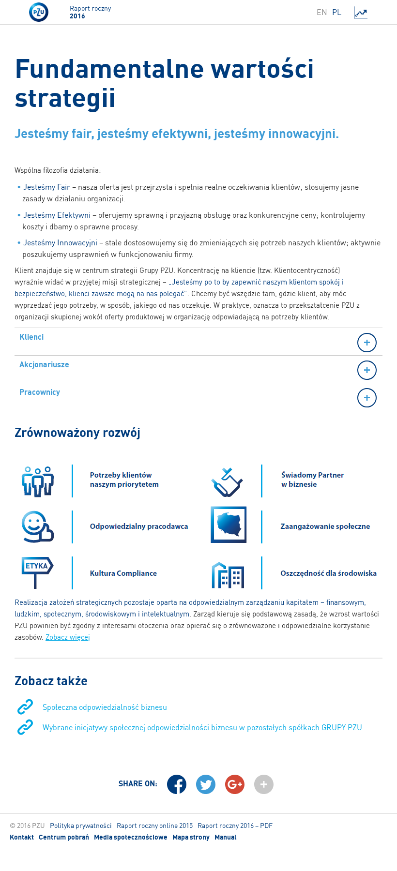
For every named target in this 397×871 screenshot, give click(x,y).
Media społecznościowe (131, 837)
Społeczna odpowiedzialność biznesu (105, 707)
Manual (225, 837)
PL (336, 12)
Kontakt (22, 837)
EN (322, 12)
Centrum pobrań (64, 837)
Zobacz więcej (68, 637)
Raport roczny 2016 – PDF (235, 825)
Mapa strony (191, 837)
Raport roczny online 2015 (155, 825)
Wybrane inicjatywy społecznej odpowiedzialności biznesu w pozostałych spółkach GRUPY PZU (202, 727)
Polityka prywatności (81, 825)
